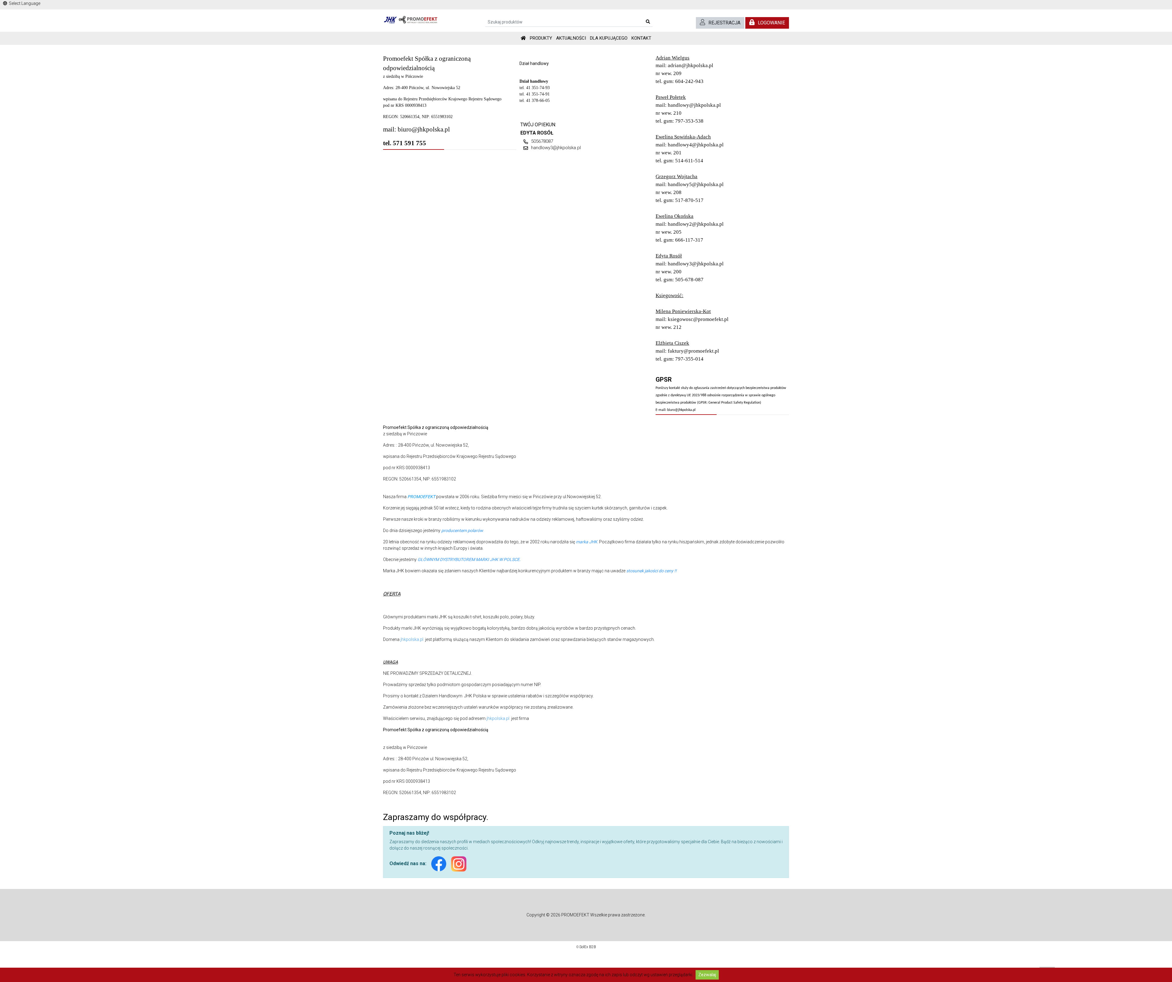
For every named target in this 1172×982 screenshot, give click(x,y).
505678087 (542, 141)
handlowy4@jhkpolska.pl (696, 145)
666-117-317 (689, 240)
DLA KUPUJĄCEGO (609, 38)
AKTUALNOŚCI (571, 38)
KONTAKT (641, 38)
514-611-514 (689, 161)
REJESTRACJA (724, 23)
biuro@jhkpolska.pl (424, 129)
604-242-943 (689, 81)
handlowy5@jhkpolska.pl (696, 184)
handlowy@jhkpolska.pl (694, 105)
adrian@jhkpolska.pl (690, 65)
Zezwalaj (707, 974)
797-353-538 (689, 121)
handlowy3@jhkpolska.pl (556, 147)
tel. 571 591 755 (404, 143)
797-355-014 (689, 359)
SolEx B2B (587, 947)
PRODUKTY (541, 38)
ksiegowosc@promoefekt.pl (698, 319)
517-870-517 (689, 200)
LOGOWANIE (771, 23)
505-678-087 (689, 279)
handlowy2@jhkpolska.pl (696, 224)
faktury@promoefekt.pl (693, 351)
